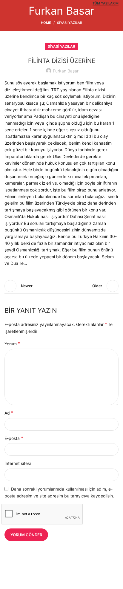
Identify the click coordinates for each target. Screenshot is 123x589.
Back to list (61, 286)
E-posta (13, 438)
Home (46, 23)
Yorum (12, 344)
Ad (8, 413)
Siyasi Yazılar (69, 23)
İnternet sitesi (17, 463)
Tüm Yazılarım (106, 3)
